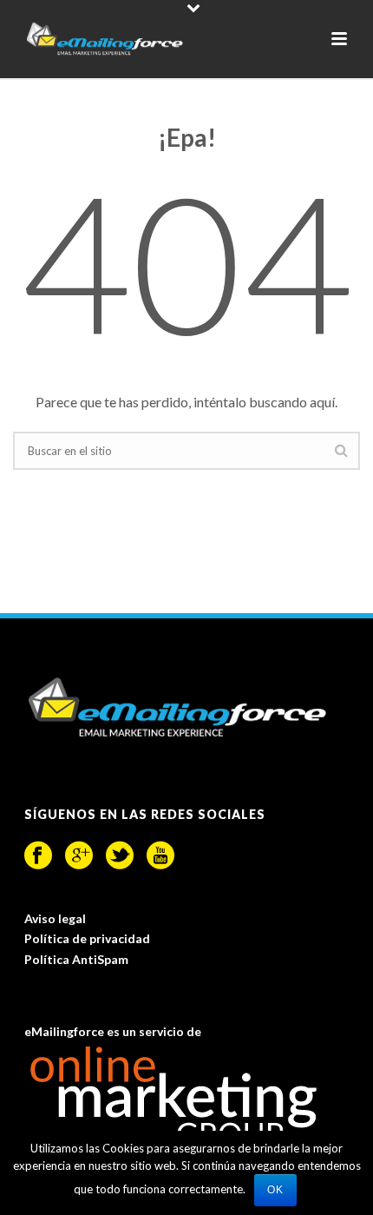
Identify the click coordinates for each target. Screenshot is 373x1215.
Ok (275, 1190)
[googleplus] (79, 855)
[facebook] (38, 855)
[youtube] (160, 855)
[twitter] (120, 855)
